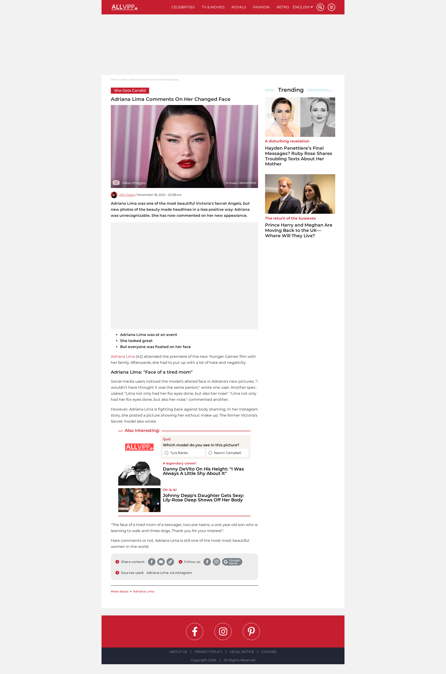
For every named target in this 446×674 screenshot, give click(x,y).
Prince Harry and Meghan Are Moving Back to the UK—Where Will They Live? (298, 230)
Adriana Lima (123, 356)
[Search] (320, 7)
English (302, 7)
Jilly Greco (127, 195)
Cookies (269, 652)
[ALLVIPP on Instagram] (223, 631)
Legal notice (242, 652)
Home (114, 79)
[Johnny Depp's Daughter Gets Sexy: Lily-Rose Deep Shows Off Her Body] (139, 500)
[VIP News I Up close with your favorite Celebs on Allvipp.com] (139, 7)
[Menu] (331, 7)
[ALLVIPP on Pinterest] (251, 631)
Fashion (261, 7)
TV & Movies (213, 7)
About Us (178, 652)
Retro (283, 7)
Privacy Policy (208, 652)
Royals (239, 7)
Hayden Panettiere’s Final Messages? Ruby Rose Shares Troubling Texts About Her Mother (298, 156)
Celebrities (183, 7)
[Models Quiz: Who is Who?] (139, 447)
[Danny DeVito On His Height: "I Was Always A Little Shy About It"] (139, 474)
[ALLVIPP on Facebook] (194, 631)
